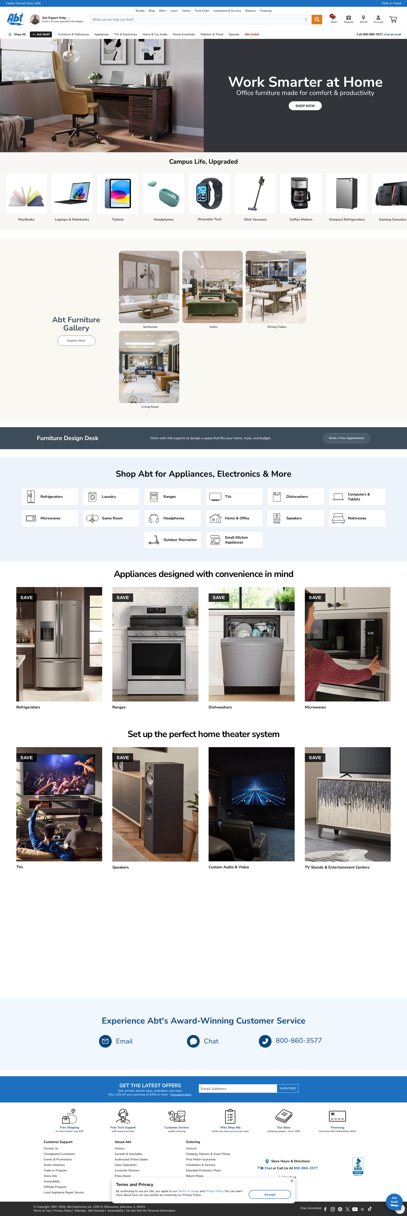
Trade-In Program (55, 1170)
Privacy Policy (214, 1191)
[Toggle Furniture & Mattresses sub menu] (91, 34)
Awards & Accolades (128, 1154)
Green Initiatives (54, 1165)
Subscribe (288, 1088)
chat (387, 34)
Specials (234, 34)
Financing (266, 11)
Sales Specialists (126, 1165)
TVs (125, 34)
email (397, 34)
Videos (186, 11)
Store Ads (50, 1176)
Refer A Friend (391, 3)
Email (124, 1041)
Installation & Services (227, 11)
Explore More (76, 341)
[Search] (317, 19)
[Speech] (305, 19)
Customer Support (58, 1142)
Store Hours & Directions (290, 1161)
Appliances (101, 34)
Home (184, 34)
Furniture (74, 34)
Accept (270, 1194)
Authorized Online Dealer (131, 1159)
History (119, 1148)
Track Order (202, 11)
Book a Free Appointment (346, 438)
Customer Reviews (127, 1170)
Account (191, 1148)
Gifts (162, 11)
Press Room (123, 1176)
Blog (152, 11)
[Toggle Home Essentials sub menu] (197, 34)
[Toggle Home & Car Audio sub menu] (169, 34)
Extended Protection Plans (203, 1170)
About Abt (123, 1142)
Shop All (20, 34)
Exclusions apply (181, 1095)
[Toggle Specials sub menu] (241, 34)
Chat (211, 1041)
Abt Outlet (252, 34)
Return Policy (195, 1176)
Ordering (193, 1142)
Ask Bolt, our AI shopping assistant (64, 44)
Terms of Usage (188, 1191)
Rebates (250, 11)
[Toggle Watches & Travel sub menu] (225, 34)
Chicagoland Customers (59, 1154)
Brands (140, 11)
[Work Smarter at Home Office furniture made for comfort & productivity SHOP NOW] (203, 151)
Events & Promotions (58, 1159)
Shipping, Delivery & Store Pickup (208, 1154)
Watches (211, 34)
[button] (193, 1041)
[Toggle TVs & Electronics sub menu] (139, 34)
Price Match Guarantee (201, 1159)
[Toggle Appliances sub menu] (111, 34)
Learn (174, 11)
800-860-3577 (299, 1040)
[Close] (100, 41)
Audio (154, 34)
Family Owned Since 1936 (23, 3)
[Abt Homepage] (15, 19)
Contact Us (51, 1148)
